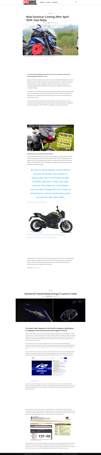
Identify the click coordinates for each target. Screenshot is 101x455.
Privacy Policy (64, 453)
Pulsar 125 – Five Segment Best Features (37, 202)
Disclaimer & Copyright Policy (72, 453)
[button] (76, 2)
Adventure (50, 13)
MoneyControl (37, 267)
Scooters (48, 2)
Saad (49, 22)
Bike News (42, 2)
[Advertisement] (50, 8)
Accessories (54, 2)
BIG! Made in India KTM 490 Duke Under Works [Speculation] (42, 237)
